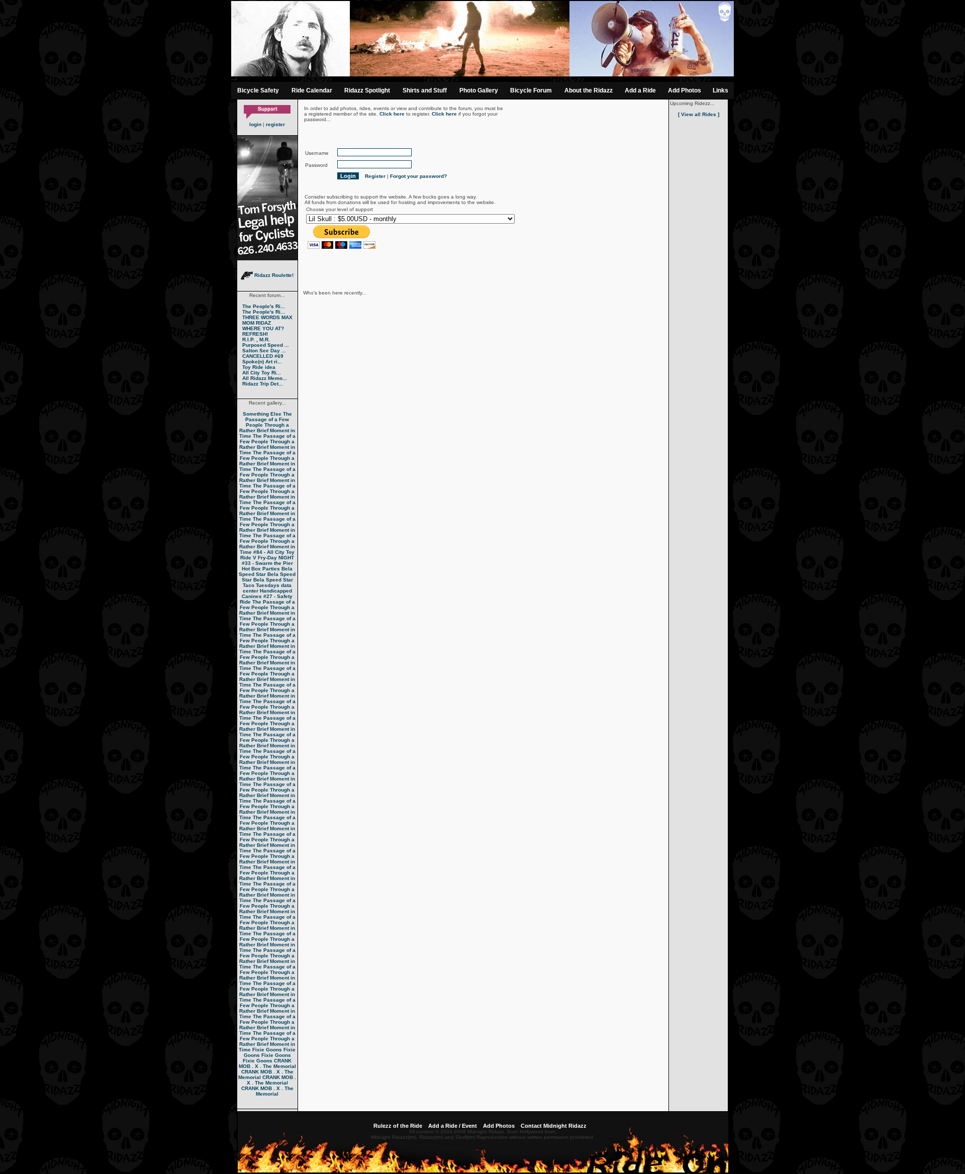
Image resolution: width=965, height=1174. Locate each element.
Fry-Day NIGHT (276, 557)
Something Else (262, 414)
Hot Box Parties (261, 568)
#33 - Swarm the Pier (267, 563)
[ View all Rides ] (698, 114)
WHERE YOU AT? (263, 328)
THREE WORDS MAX (267, 317)
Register (375, 176)
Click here (392, 114)
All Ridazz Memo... (264, 378)
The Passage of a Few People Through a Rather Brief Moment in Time (267, 425)
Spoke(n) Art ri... (262, 361)
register (275, 124)
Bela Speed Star (266, 571)
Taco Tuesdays (261, 585)
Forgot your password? (418, 176)
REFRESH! (255, 334)
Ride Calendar (312, 90)
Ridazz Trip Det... (262, 383)
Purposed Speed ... (265, 345)
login (255, 124)
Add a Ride (640, 90)
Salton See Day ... (264, 350)
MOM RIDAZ (256, 323)
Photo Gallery (478, 90)
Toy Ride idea (258, 367)
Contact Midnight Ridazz (554, 1126)
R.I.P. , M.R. (256, 339)
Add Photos (684, 90)
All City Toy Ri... (261, 372)
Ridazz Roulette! (273, 275)
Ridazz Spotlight (367, 90)
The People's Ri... (263, 306)
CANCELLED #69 (262, 356)
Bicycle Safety (258, 90)
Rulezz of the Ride (397, 1126)
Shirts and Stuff (425, 90)
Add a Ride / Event (452, 1126)
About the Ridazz (588, 90)
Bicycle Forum (531, 90)
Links (720, 90)
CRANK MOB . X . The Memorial (267, 1063)
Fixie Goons (267, 1049)
